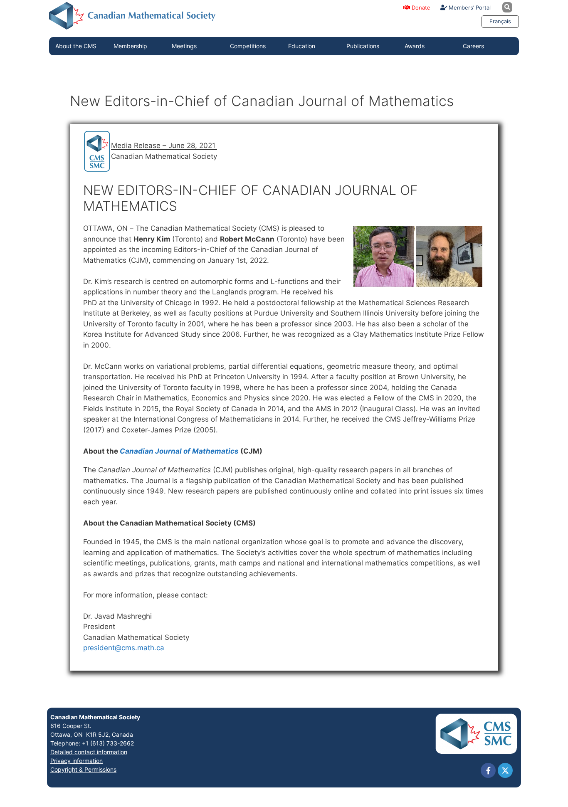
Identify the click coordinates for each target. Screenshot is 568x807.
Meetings (184, 45)
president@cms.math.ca (123, 648)
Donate (420, 7)
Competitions (248, 45)
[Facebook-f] (488, 770)
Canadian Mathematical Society (95, 717)
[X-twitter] (505, 770)
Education (301, 45)
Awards (415, 45)
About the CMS (75, 45)
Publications (362, 45)
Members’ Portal (469, 7)
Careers (473, 45)
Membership (130, 45)
